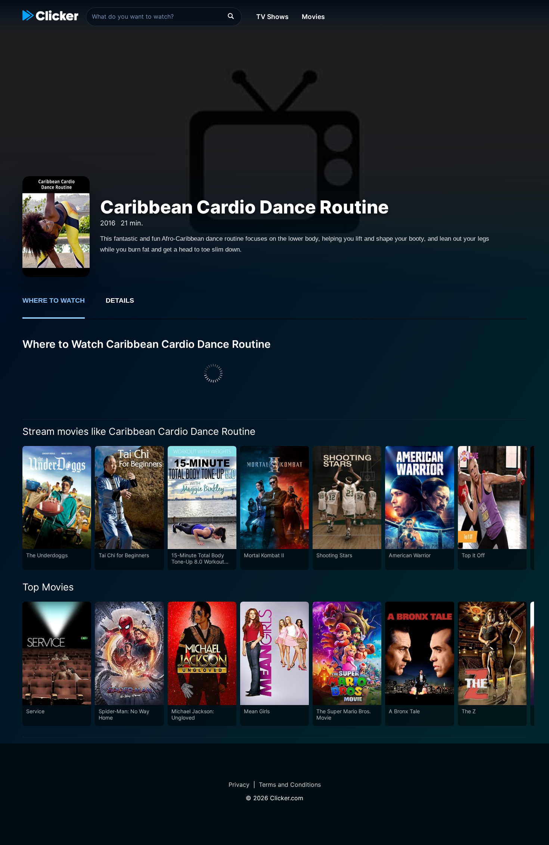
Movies (313, 17)
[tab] (58, 304)
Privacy (239, 784)
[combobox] (164, 16)
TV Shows (272, 17)
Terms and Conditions (290, 784)
